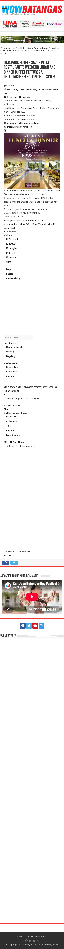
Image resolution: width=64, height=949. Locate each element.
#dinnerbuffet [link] (11, 228)
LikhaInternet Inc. (38, 936)
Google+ (12, 248)
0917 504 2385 (28, 115)
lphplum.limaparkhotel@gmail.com (27, 220)
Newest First (12, 367)
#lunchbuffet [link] (50, 224)
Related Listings (14, 278)
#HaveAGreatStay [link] (28, 224)
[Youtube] (35, 626)
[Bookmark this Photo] (4, 394)
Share (9, 235)
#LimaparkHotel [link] (11, 224)
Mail (11, 262)
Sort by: (11, 363)
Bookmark (10, 231)
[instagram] (41, 626)
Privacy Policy (51, 944)
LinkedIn (12, 257)
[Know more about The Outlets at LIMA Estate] (32, 24)
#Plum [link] (40, 224)
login (18, 398)
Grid (14, 442)
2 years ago (13, 391)
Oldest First (11, 371)
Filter (6, 409)
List (8, 442)
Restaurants (12, 97)
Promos (26, 97)
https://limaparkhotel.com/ (20, 127)
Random (10, 376)
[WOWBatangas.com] (32, 9)
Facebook (13, 239)
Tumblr (12, 253)
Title (8, 426)
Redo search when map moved (21, 446)
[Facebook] (23, 626)
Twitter (12, 243)
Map (8, 269)
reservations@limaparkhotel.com (23, 123)
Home (5, 48)
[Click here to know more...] (32, 39)
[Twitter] (29, 626)
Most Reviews (13, 435)
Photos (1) (11, 274)
